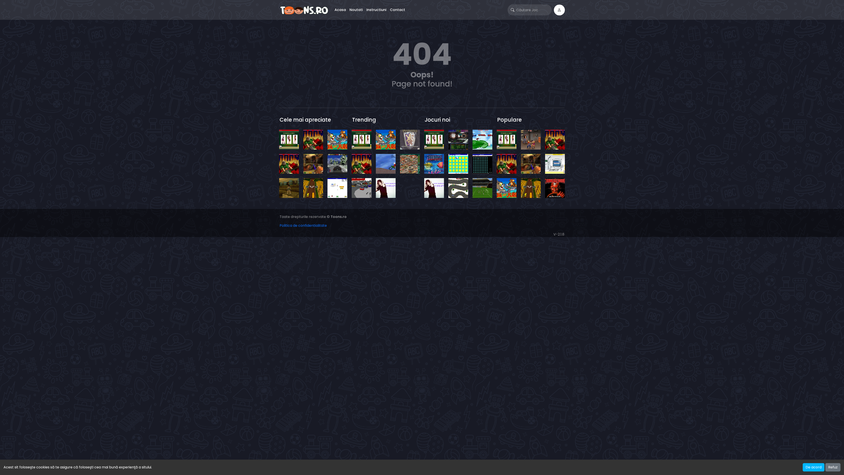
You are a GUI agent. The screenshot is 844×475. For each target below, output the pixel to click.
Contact (397, 9)
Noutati (356, 9)
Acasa (340, 9)
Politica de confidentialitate (303, 225)
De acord (814, 467)
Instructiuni (376, 9)
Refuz (833, 467)
